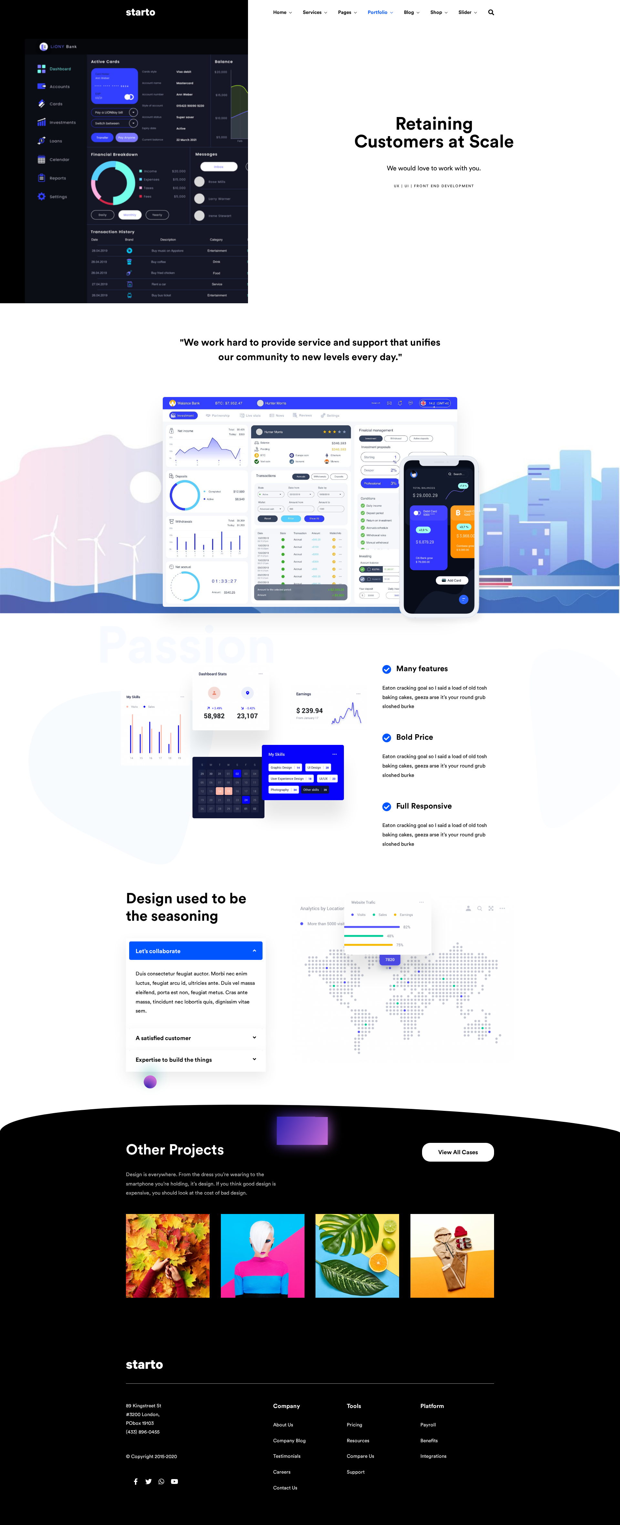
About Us (283, 1425)
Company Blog (289, 1440)
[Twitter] (148, 1481)
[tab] (196, 950)
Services (312, 12)
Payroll (428, 1425)
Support (356, 1472)
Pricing (354, 1425)
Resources (358, 1440)
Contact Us (285, 1488)
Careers (282, 1472)
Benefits (429, 1440)
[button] (458, 1152)
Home (279, 12)
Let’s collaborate (158, 951)
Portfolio (378, 12)
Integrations (433, 1456)
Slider (465, 12)
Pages (344, 12)
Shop (436, 12)
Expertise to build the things (174, 1060)
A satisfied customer (163, 1038)
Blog (409, 12)
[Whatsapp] (161, 1481)
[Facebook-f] (135, 1481)
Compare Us (360, 1456)
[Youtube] (174, 1481)
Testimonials (287, 1456)
